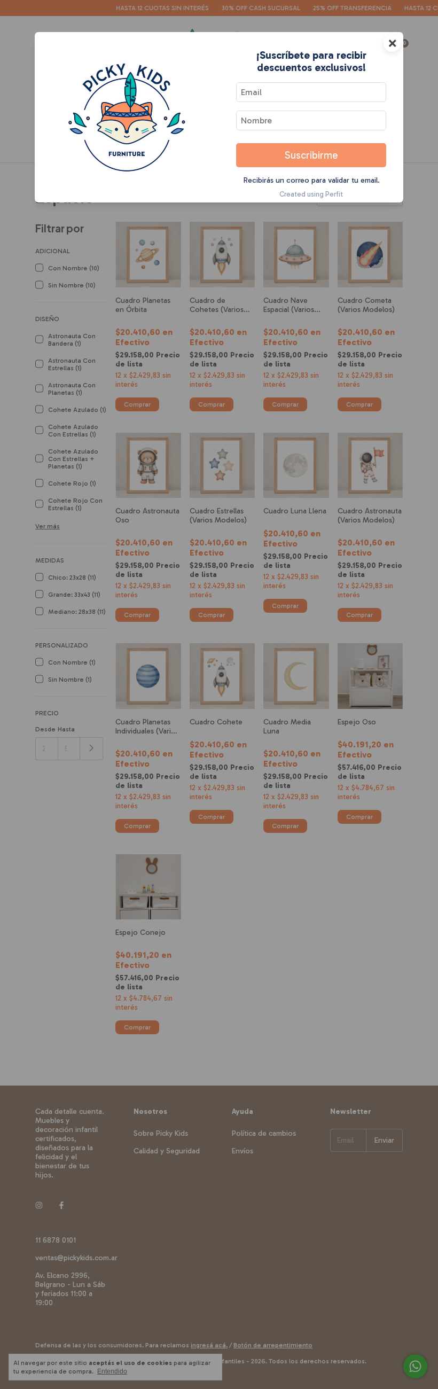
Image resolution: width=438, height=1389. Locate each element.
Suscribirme (311, 155)
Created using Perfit (311, 194)
